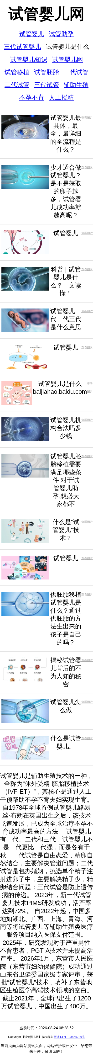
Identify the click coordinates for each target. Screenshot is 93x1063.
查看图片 (87, 117)
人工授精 (61, 97)
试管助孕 (61, 34)
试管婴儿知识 (28, 59)
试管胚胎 (46, 72)
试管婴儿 (31, 34)
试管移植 (17, 72)
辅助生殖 (76, 84)
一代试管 (76, 72)
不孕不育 (31, 97)
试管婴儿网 (46, 13)
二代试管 (17, 84)
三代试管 (46, 84)
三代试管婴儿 (22, 46)
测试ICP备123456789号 (69, 1037)
